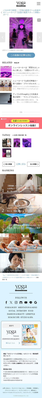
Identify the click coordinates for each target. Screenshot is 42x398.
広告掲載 (28, 388)
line (30, 302)
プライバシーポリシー (11, 390)
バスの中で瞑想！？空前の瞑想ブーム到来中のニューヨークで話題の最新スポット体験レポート (21, 12)
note (20, 302)
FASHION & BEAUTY (15, 314)
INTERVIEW (22, 311)
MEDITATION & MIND (27, 307)
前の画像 (8, 164)
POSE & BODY (11, 307)
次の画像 (33, 164)
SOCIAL (12, 311)
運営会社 (33, 390)
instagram (16, 302)
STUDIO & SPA (27, 317)
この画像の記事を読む (21, 55)
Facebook (6, 302)
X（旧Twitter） (11, 302)
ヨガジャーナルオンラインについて (12, 392)
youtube (25, 302)
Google (35, 302)
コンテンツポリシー (24, 390)
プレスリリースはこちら (18, 388)
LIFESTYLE (30, 314)
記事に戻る (21, 164)
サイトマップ (26, 392)
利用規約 (35, 388)
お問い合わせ (6, 388)
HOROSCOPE (13, 317)
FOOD (30, 311)
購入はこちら (10, 343)
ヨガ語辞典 (35, 392)
